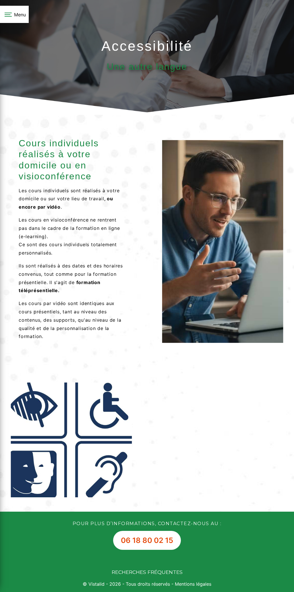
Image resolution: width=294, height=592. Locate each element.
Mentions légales (192, 584)
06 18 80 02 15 (147, 540)
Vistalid (96, 584)
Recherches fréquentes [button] (147, 572)
